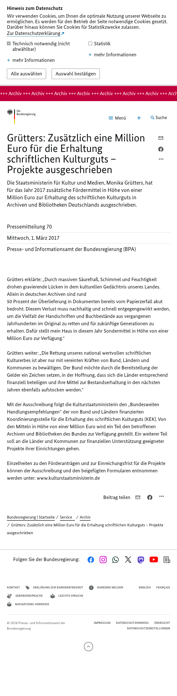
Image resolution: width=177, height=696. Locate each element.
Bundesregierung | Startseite (31, 517)
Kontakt (13, 587)
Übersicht (162, 623)
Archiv (85, 517)
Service (67, 517)
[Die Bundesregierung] (21, 117)
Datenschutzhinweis (132, 623)
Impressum (102, 623)
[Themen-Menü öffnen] (139, 118)
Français (163, 587)
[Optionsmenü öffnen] (161, 160)
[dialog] (88, 43)
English (145, 587)
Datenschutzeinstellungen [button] (148, 628)
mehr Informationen (33, 60)
